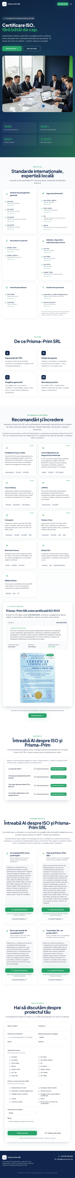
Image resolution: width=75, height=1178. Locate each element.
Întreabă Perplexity (58, 769)
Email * (10, 1041)
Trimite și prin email (54, 1133)
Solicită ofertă (62, 4)
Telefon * (41, 1041)
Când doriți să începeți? (15, 1109)
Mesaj (10, 1118)
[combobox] (52, 1037)
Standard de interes (14, 1050)
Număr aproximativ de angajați (48, 1034)
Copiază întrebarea (42, 769)
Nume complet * (13, 1026)
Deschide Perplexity (18, 919)
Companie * (42, 1026)
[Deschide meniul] (71, 4)
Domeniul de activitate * (15, 1034)
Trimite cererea (22, 1133)
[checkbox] (10, 1057)
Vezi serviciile (32, 48)
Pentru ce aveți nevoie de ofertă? (18, 1081)
